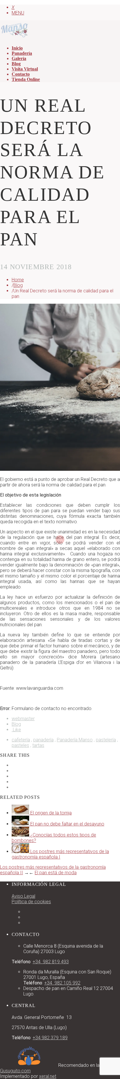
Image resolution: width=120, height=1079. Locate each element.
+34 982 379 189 (50, 1037)
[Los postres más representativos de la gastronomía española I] (21, 851)
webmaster (23, 718)
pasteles (20, 745)
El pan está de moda (56, 872)
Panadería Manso (75, 740)
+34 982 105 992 (62, 983)
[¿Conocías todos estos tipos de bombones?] (21, 835)
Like (16, 729)
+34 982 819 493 (51, 961)
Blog (18, 285)
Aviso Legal (23, 896)
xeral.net (47, 1076)
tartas (38, 745)
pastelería (106, 740)
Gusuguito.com (15, 1070)
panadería (43, 740)
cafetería (21, 740)
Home (18, 280)
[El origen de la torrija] (21, 813)
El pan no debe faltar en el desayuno (67, 824)
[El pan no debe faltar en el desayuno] (21, 824)
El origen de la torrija (51, 813)
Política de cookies (31, 901)
